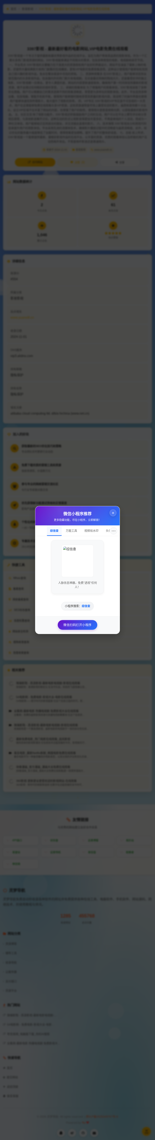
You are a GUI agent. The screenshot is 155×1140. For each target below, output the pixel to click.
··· (114, 531)
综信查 (54, 530)
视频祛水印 (91, 530)
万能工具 (71, 530)
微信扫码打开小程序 (77, 625)
